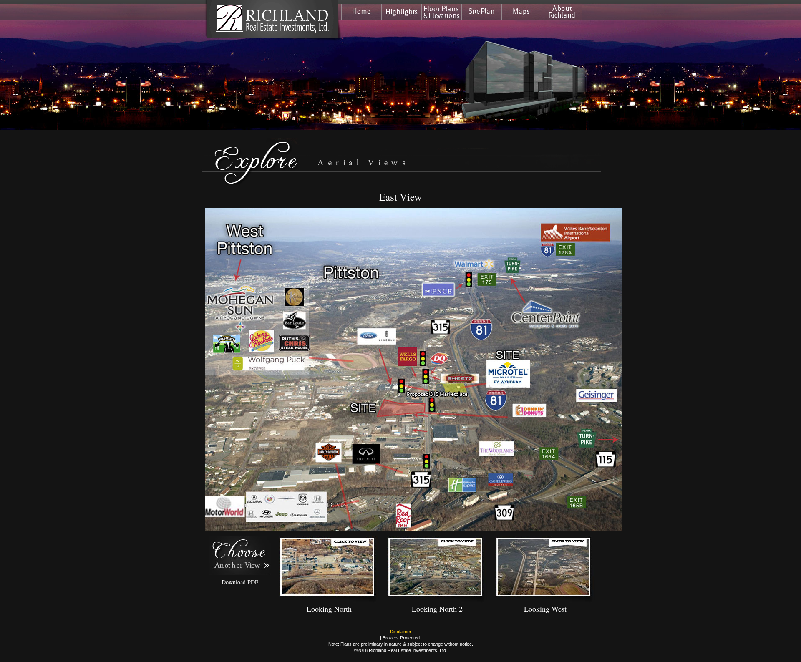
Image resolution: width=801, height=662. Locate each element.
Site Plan (481, 12)
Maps (522, 12)
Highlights (401, 12)
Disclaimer (400, 631)
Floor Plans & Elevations (441, 12)
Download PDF (240, 582)
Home (361, 12)
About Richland (562, 12)
